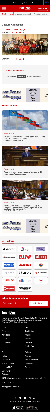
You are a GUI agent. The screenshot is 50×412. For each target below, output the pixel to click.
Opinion (28, 352)
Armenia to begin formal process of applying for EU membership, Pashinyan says (23, 173)
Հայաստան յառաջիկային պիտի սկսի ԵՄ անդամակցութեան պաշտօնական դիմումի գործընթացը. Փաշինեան (23, 208)
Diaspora (28, 342)
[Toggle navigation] (4, 8)
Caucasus (6, 359)
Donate (41, 8)
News (27, 327)
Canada (5, 352)
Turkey (4, 356)
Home (4, 327)
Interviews (29, 363)
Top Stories (29, 331)
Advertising (6, 335)
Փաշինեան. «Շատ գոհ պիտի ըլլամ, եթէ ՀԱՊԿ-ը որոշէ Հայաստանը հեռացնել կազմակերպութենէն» (24, 138)
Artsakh (28, 338)
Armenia (28, 335)
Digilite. (38, 401)
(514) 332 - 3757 (8, 382)
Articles (28, 356)
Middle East (29, 346)
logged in (21, 76)
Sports (27, 367)
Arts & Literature (31, 359)
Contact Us (6, 342)
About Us (5, 331)
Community (6, 371)
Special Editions (8, 363)
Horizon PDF (7, 367)
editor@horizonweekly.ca (11, 386)
